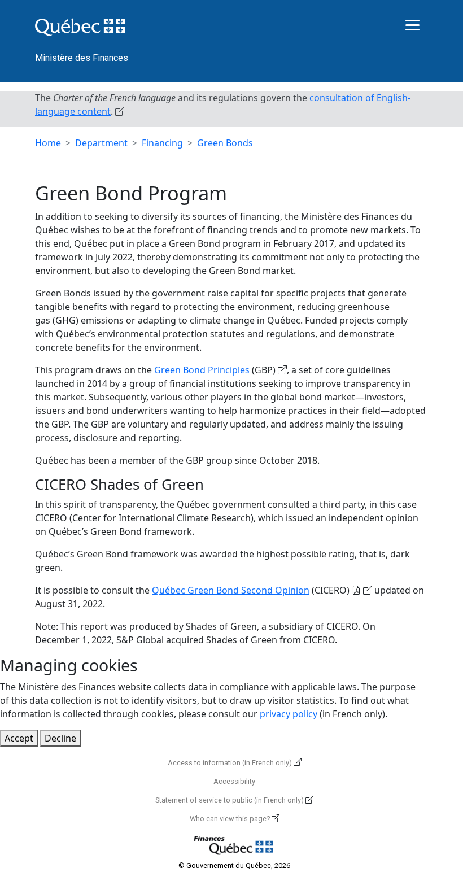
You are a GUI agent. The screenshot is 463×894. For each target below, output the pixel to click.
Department (101, 143)
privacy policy (288, 714)
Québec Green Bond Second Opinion (230, 590)
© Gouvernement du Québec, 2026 (234, 865)
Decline (60, 738)
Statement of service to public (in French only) (229, 800)
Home (48, 143)
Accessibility (234, 781)
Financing (162, 143)
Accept (19, 738)
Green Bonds (225, 143)
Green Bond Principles (202, 370)
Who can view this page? (230, 818)
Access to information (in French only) (230, 762)
